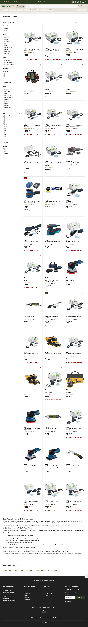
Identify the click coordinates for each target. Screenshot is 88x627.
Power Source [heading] (6, 71)
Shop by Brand (27, 599)
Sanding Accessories (52, 570)
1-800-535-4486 (7, 593)
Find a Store (46, 595)
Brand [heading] (4, 34)
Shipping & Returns (7, 598)
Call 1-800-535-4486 (79, 2)
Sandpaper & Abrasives (40, 570)
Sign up (80, 597)
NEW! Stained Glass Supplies (44, 1)
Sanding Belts (29, 570)
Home (4, 13)
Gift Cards (26, 589)
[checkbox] (4, 28)
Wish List (26, 591)
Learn (79, 9)
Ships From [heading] (6, 68)
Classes (84, 9)
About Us (46, 589)
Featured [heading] (5, 26)
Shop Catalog (26, 597)
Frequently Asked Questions (9, 600)
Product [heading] (5, 140)
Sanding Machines (19, 570)
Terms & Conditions (39, 617)
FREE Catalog (27, 593)
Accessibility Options (48, 617)
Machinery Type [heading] (7, 80)
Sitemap (58, 617)
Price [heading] (4, 57)
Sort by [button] (76, 22)
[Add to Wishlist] (40, 26)
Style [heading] (4, 86)
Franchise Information (48, 593)
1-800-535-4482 (7, 590)
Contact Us (5, 596)
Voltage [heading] (5, 146)
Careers (46, 591)
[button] (79, 22)
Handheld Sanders (8, 570)
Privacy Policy (68, 601)
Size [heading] (4, 113)
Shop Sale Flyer (27, 595)
